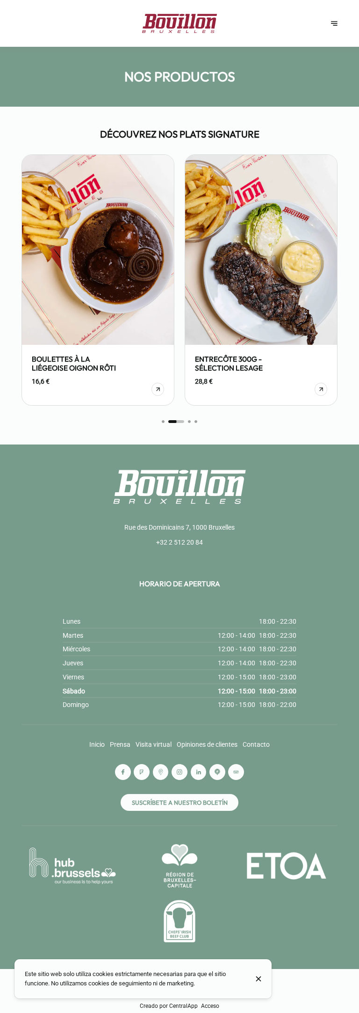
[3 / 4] (189, 421)
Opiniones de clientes (207, 744)
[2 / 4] (176, 421)
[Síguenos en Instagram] (179, 772)
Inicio (97, 744)
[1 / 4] (163, 421)
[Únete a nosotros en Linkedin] (199, 772)
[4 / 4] (195, 421)
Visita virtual (154, 744)
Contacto (256, 744)
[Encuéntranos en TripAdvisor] (236, 772)
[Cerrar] (258, 979)
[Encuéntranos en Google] (161, 772)
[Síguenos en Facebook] (123, 772)
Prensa (120, 744)
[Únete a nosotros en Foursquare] (142, 772)
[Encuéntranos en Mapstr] (217, 772)
